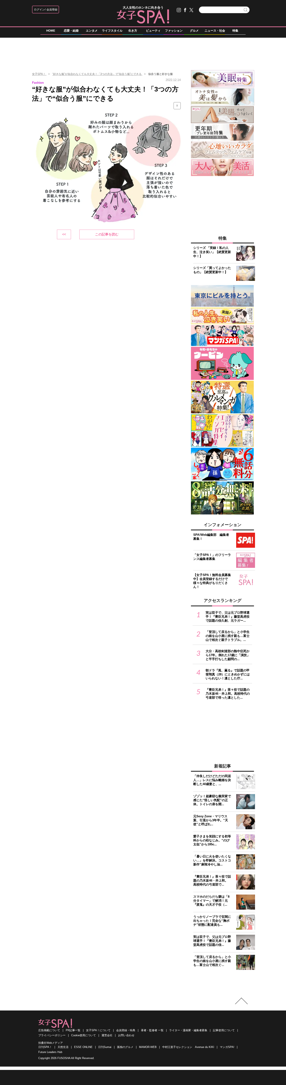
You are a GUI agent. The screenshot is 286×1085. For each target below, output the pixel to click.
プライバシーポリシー (52, 1035)
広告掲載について (49, 1030)
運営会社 (107, 1035)
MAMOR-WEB (148, 1047)
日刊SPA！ (45, 1047)
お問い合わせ (126, 1035)
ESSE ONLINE (83, 1047)
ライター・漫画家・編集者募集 (188, 1030)
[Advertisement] (143, 52)
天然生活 (63, 1047)
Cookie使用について (83, 1035)
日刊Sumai (104, 1047)
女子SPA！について (98, 1030)
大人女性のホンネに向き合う (143, 7)
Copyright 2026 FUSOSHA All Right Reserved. (66, 1058)
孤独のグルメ (125, 1047)
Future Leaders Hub (50, 1052)
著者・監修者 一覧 (152, 1030)
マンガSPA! (227, 1047)
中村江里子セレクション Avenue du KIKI (188, 1047)
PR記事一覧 (73, 1030)
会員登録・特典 (125, 1030)
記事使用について (224, 1030)
